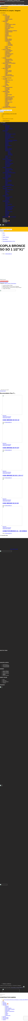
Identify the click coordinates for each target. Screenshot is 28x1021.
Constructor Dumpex (3, 8)
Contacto (4, 682)
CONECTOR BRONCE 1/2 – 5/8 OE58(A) (15, 531)
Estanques (9, 43)
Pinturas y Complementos (9, 1011)
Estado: (1, 279)
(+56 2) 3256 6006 (6, 665)
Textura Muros (7, 106)
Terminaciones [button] (6, 91)
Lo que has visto (5, 1018)
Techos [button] (4, 86)
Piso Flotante (7, 212)
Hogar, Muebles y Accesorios (9, 96)
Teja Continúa (7, 88)
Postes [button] (4, 76)
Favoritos (4, 1016)
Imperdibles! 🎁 (6, 220)
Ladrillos (6, 72)
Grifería (6, 95)
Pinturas (6, 100)
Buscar (2, 111)
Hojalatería (7, 32)
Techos (6, 1014)
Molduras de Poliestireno (9, 98)
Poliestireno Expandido (8, 19)
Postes (6, 1012)
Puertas (6, 37)
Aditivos (6, 69)
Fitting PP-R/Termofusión (9, 53)
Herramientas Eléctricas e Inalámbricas (11, 30)
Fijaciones (6, 29)
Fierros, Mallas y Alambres (10, 1009)
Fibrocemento (7, 191)
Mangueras (7, 34)
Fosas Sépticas (10, 44)
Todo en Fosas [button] (7, 41)
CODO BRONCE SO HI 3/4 (11, 503)
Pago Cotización (5, 681)
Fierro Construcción (8, 71)
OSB (6, 83)
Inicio (4, 218)
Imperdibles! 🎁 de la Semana (9, 107)
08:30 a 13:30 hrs (6, 672)
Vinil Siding (7, 85)
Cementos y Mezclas (8, 70)
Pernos (6, 36)
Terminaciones (7, 1015)
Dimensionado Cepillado (9, 169)
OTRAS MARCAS (8, 253)
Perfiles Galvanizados (8, 74)
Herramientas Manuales (9, 31)
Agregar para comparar (4, 282)
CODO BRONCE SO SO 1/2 (11, 420)
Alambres (6, 64)
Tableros (6, 1013)
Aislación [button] (5, 14)
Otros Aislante (7, 126)
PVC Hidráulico (7, 55)
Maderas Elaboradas (8, 62)
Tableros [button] (5, 78)
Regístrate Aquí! (3, 390)
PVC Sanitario (7, 56)
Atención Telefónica (6, 113)
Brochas (6, 93)
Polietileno (6, 20)
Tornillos (6, 46)
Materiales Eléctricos (8, 35)
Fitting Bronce (7, 52)
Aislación (7, 1005)
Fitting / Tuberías (7, 283)
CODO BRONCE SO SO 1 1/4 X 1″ (13, 475)
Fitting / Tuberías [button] (7, 49)
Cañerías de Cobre (8, 51)
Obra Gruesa (7, 1010)
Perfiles (6, 73)
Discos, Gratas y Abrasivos (9, 27)
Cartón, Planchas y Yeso (9, 79)
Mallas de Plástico (8, 67)
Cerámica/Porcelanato (8, 94)
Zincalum (6, 90)
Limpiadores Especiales (8, 97)
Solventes (6, 105)
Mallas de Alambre (8, 66)
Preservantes (7, 213)
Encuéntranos (2, 2)
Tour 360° (5, 219)
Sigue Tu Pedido (7, 222)
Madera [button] (4, 57)
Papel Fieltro (7, 127)
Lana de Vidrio (7, 15)
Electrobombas (7, 28)
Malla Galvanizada (8, 65)
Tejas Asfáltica (7, 89)
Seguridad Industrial (8, 40)
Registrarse (8, 120)
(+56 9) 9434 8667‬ (6, 666)
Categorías (4, 1004)
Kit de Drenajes (10, 45)
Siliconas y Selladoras (8, 148)
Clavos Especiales (8, 26)
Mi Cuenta (4, 680)
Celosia (6, 190)
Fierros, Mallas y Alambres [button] (9, 63)
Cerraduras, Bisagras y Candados (10, 24)
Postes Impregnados (8, 77)
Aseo (6, 22)
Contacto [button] (5, 221)
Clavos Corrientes (8, 25)
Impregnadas (7, 170)
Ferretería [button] (5, 21)
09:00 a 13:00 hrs (6, 675)
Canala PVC (7, 23)
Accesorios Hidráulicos (8, 50)
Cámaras (9, 42)
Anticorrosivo (7, 92)
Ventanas (6, 48)
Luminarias (7, 33)
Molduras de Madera (8, 99)
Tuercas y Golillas (8, 47)
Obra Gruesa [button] (5, 68)
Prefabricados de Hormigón (9, 75)
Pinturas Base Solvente (8, 101)
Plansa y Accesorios (8, 54)
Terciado (6, 84)
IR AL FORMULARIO (14, 549)
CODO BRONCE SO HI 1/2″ (11, 447)
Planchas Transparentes (8, 87)
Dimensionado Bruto (8, 58)
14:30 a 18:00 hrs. (6, 673)
